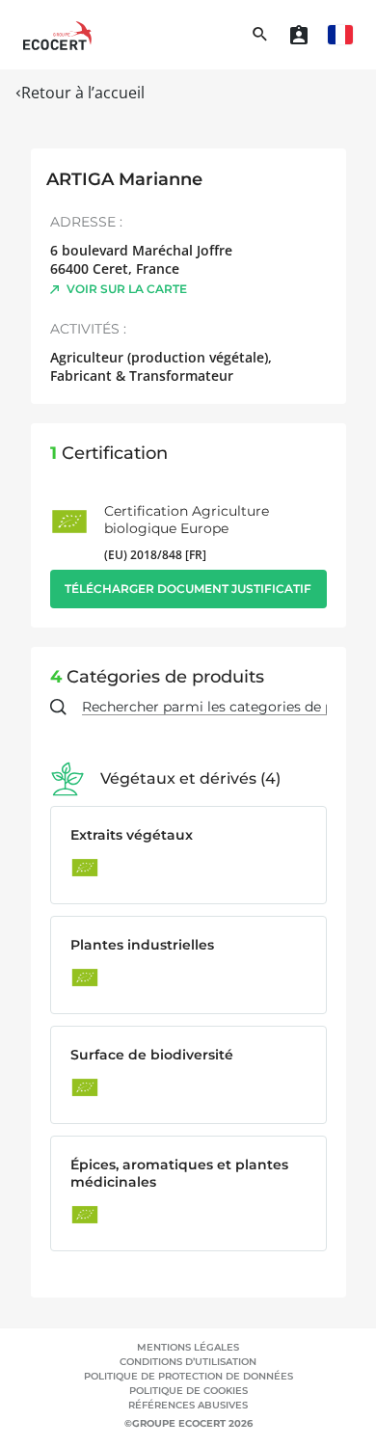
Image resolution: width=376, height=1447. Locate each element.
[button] (340, 34)
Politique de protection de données (188, 1376)
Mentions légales (188, 1347)
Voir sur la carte (127, 288)
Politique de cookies (188, 1390)
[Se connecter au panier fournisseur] (299, 34)
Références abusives (188, 1405)
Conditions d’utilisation (188, 1361)
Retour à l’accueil (83, 92)
